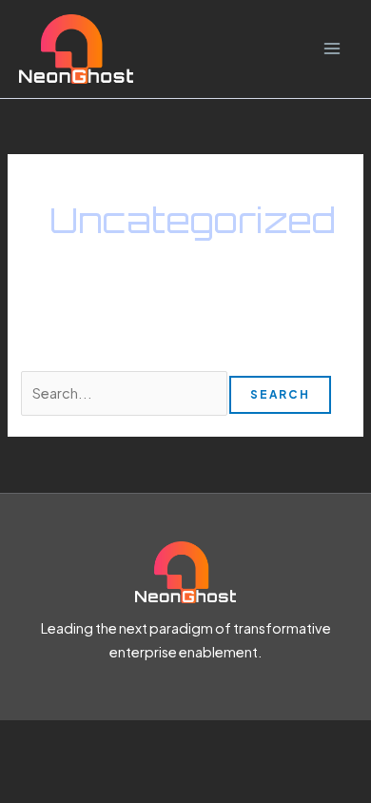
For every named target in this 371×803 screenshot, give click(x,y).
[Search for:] (125, 393)
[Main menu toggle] (332, 49)
